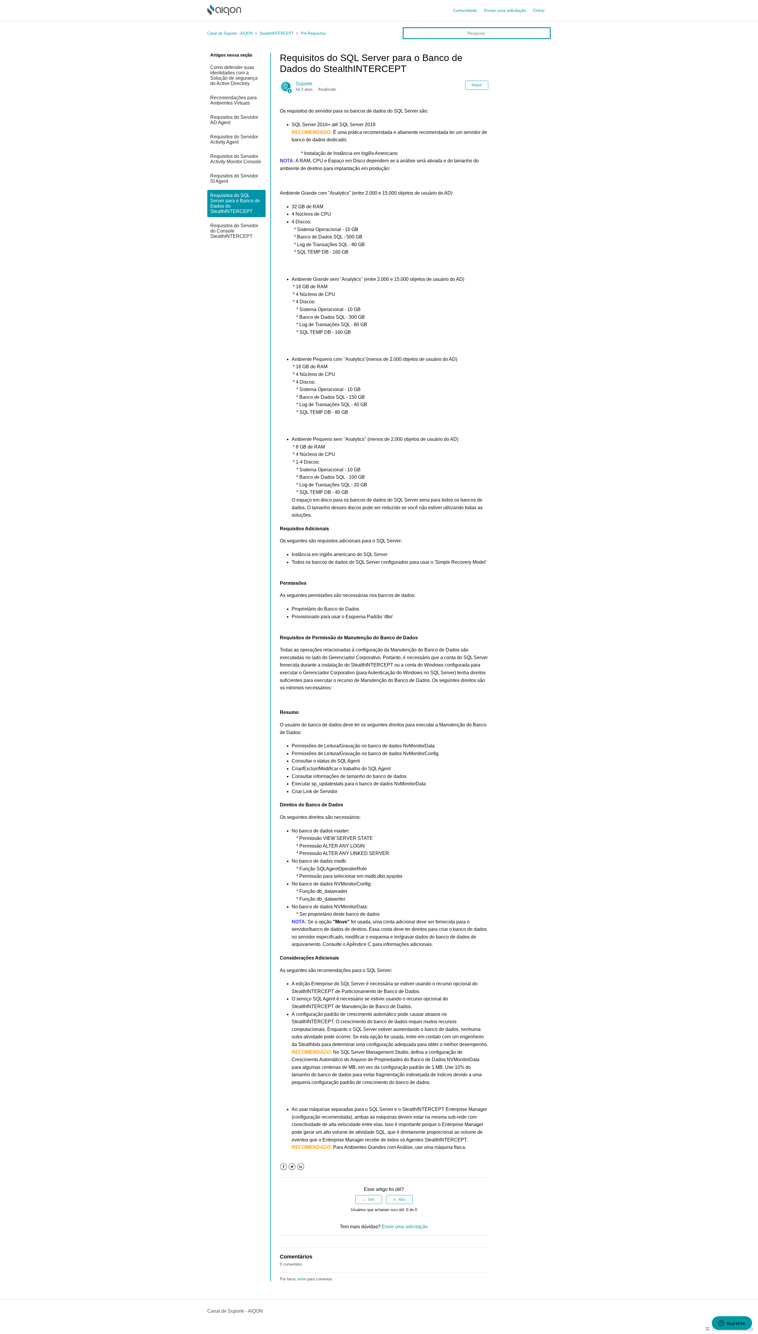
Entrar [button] (539, 10)
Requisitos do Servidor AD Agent (234, 120)
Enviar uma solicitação (505, 10)
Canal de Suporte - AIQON (230, 33)
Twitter (292, 1166)
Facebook (283, 1166)
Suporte (304, 83)
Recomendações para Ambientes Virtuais (233, 100)
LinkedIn (300, 1166)
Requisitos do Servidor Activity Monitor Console (235, 159)
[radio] (368, 1199)
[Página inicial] (224, 13)
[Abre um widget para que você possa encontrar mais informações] (732, 1323)
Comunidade (465, 10)
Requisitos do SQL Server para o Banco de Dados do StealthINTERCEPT (235, 203)
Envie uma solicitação (405, 1226)
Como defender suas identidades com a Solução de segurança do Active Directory (234, 75)
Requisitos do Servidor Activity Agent (234, 139)
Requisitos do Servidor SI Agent (234, 178)
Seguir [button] (476, 85)
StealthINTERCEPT (277, 33)
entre (302, 1279)
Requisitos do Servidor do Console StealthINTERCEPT (234, 231)
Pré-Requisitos (313, 33)
